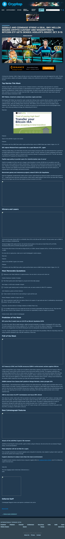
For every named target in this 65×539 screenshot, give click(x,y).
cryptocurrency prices (45, 460)
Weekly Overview (26, 10)
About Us (26, 535)
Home (3, 10)
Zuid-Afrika (61, 526)
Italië (55, 524)
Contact (39, 535)
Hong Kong (41, 524)
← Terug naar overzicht (9, 514)
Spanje (25, 526)
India (49, 524)
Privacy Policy (34, 10)
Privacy (33, 535)
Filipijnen (12, 524)
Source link (5, 508)
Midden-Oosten (5, 526)
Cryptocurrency (10, 10)
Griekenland (30, 524)
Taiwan (42, 526)
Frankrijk (21, 524)
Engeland (3, 524)
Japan (62, 524)
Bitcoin (19, 10)
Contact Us (41, 10)
